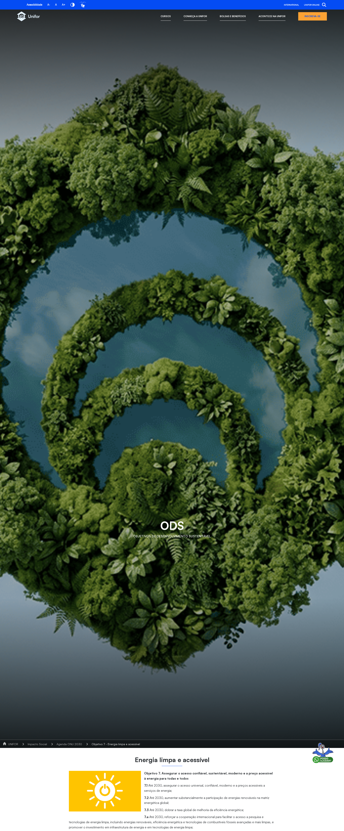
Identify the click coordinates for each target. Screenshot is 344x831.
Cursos (166, 16)
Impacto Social (37, 744)
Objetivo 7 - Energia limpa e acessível (116, 744)
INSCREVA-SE (313, 16)
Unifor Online (312, 5)
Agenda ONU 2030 (69, 744)
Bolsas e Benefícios (233, 16)
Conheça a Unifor (195, 16)
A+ (63, 4)
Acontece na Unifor (272, 16)
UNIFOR (13, 744)
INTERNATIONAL (291, 5)
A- (48, 4)
